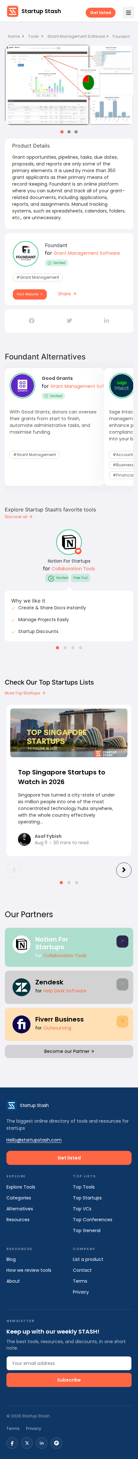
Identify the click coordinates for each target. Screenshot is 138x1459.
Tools (33, 36)
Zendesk (49, 982)
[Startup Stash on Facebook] (12, 1443)
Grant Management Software (76, 36)
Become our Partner (67, 1051)
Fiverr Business (59, 1019)
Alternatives (19, 1209)
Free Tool (80, 577)
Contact (82, 1270)
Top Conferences (92, 1219)
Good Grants (57, 378)
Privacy (81, 1292)
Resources (18, 1219)
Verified (59, 263)
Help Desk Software (64, 991)
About (13, 1281)
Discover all (16, 516)
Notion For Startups (69, 561)
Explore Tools (20, 1187)
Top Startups (87, 1198)
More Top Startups (23, 693)
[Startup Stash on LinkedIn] (41, 1443)
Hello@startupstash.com (34, 1140)
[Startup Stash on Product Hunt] (56, 1443)
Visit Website (28, 294)
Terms (80, 1281)
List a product (88, 1259)
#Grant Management (37, 277)
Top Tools (84, 1187)
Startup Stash (41, 11)
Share (65, 294)
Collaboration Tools (73, 568)
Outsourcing (57, 1028)
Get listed (100, 12)
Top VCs (82, 1209)
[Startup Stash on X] (27, 1443)
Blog (11, 1259)
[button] (62, 131)
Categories (18, 1198)
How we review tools (28, 1270)
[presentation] (14, 870)
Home (14, 36)
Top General (86, 1230)
